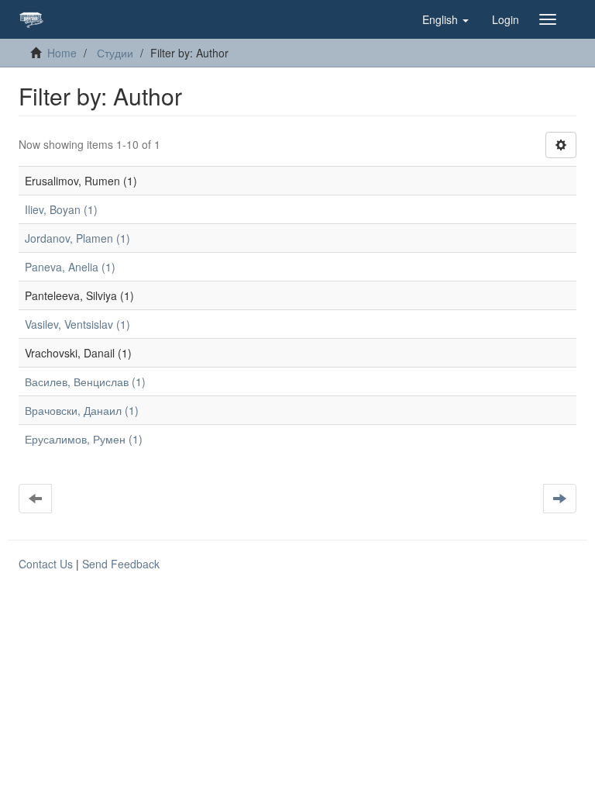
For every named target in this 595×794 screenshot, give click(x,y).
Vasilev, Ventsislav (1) (77, 324)
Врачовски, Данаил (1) (82, 410)
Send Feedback (121, 563)
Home (62, 52)
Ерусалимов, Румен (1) (84, 439)
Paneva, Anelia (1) (70, 266)
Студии (115, 52)
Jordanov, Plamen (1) (77, 238)
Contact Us (46, 563)
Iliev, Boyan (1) (61, 209)
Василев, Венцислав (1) (85, 381)
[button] (445, 19)
